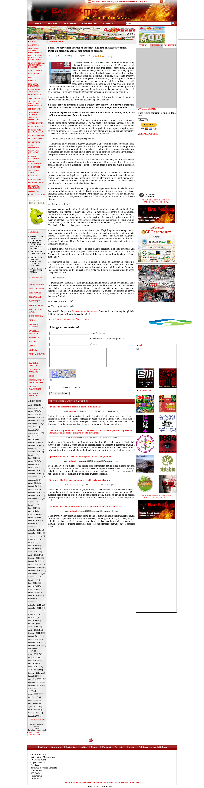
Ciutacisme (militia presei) (35, 152)
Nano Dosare (34, 74)
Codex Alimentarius (34, 162)
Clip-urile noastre (34, 370)
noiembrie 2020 (34, 417)
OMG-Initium (34, 167)
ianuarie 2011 (33, 636)
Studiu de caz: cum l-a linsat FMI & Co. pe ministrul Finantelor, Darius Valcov (85, 506)
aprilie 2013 (33, 552)
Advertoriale (37, 284)
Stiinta (33, 350)
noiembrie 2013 (34, 530)
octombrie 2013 (34, 533)
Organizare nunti (37, 762)
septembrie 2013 (35, 536)
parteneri (70, 23)
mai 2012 (32, 586)
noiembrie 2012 (34, 567)
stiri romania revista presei (126, 2)
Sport (32, 346)
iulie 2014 (32, 505)
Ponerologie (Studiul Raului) (35, 131)
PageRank (34, 765)
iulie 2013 (32, 542)
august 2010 (33, 654)
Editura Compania (63, 319)
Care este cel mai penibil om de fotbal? (38, 270)
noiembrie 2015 (34, 470)
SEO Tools (35, 773)
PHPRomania (36, 770)
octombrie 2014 (34, 495)
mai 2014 (32, 511)
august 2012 (33, 577)
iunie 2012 (32, 583)
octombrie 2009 (34, 685)
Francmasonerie (36, 139)
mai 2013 (32, 549)
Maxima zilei (34, 191)
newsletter (95, 2)
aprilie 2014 (33, 514)
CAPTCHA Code (69, 387)
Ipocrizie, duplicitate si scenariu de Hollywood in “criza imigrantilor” (80, 456)
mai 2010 (32, 663)
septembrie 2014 (35, 499)
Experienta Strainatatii (34, 187)
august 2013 (33, 539)
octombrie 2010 (34, 645)
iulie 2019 (32, 436)
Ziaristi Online (82, 319)
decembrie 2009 (34, 679)
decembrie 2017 (34, 449)
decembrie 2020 (34, 414)
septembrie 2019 (35, 433)
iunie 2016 (32, 458)
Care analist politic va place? (38, 252)
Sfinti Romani (34, 109)
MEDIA (32, 320)
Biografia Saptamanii (33, 85)
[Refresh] (51, 380)
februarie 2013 (34, 558)
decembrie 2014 (34, 489)
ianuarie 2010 (33, 676)
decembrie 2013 (34, 527)
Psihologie (35, 293)
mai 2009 (32, 703)
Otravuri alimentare (33, 157)
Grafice (32, 81)
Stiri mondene (37, 354)
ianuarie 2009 (33, 716)
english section (37, 195)
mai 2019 (32, 439)
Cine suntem (89, 23)
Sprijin (130, 747)
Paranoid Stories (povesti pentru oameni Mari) (36, 58)
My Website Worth (38, 760)
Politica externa (33, 325)
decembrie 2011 (34, 602)
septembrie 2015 (35, 477)
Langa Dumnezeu (36, 126)
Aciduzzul (52, 56)
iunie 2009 (32, 700)
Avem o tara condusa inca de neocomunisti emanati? (37, 246)
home (38, 23)
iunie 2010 (32, 660)
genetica (32, 176)
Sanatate (34, 337)
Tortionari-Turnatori (34, 113)
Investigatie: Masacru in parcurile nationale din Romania (75, 407)
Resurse (52, 23)
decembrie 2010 (34, 639)
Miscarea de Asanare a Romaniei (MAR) (35, 50)
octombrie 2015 (34, 474)
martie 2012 (33, 592)
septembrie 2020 (35, 423)
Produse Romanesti (35, 388)
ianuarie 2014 (33, 524)
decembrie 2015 (34, 467)
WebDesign (143, 747)
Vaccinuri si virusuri (34, 171)
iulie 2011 (32, 617)
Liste (30, 77)
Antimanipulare (35, 123)
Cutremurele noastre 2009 (36, 381)
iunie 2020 (32, 427)
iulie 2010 (32, 657)
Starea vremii (36, 776)
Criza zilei (35, 297)
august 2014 (33, 502)
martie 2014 (33, 517)
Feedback (42, 747)
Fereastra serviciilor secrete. (85, 311)
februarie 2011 (34, 633)
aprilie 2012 (33, 589)
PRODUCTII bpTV (35, 95)
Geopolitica (36, 316)
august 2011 (33, 614)
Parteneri (106, 747)
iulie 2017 (32, 455)
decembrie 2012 (34, 564)
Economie (34, 301)
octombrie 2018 (34, 445)
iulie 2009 (32, 697)
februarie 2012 (34, 595)
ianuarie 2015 (33, 486)
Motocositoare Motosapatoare (42, 757)
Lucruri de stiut (36, 182)
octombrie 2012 (34, 570)
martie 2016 (33, 461)
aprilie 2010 (33, 667)
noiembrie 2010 (34, 642)
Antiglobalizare (36, 135)
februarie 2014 (34, 520)
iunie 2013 (32, 545)
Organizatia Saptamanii (34, 90)
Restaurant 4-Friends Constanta (43, 768)
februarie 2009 (34, 713)
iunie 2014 (32, 508)
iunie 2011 (32, 620)
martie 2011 (33, 630)
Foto (31, 376)
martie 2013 (33, 555)
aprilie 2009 (33, 706)
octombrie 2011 (34, 608)
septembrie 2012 (35, 574)
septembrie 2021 (35, 408)
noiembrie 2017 (34, 452)
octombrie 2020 (34, 420)
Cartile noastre (33, 364)
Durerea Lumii (35, 179)
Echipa (84, 747)
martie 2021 (33, 411)
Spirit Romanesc (36, 98)
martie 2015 (33, 483)
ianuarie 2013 (33, 561)
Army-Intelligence (34, 146)
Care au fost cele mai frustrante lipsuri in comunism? (36, 261)
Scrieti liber (71, 747)
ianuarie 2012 (33, 599)
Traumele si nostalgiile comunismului (35, 103)
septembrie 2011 (35, 611)
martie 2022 (33, 405)
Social (32, 341)
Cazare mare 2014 (38, 754)
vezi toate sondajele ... (36, 277)
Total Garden (36, 778)
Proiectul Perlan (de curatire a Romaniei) (36, 65)
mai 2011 (32, 624)
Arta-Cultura (36, 289)
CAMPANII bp (33, 45)
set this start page (107, 2)
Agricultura (36, 305)
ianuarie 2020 (33, 430)
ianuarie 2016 (33, 464)
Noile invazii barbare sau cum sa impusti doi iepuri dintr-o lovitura (79, 480)
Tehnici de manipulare (33, 119)
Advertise (119, 747)
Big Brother (34, 142)
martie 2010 (33, 670)
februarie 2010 (34, 673)
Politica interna (33, 332)
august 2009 (33, 694)
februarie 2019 (34, 442)
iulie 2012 (32, 580)
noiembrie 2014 (34, 492)
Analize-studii (35, 70)
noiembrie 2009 (34, 682)
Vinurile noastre (34, 394)
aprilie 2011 (33, 627)
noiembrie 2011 (34, 605)
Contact (108, 23)
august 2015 (33, 480)
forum (33, 42)
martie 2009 (33, 710)
